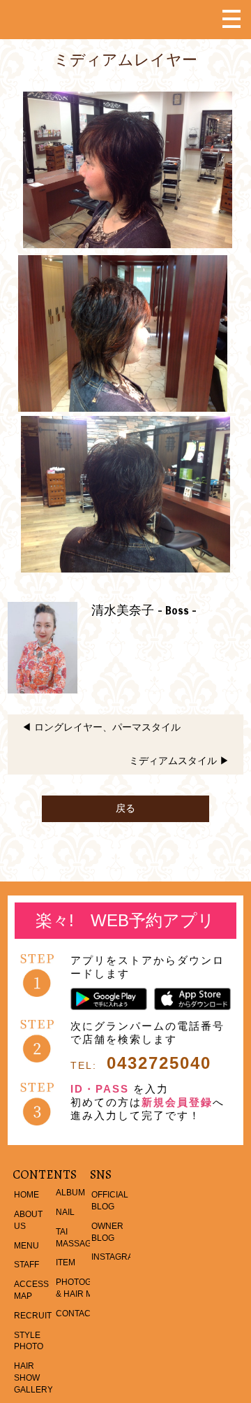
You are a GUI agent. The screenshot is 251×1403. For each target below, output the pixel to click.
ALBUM (70, 1192)
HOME (26, 1195)
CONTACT (76, 1313)
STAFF (26, 1264)
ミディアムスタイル (173, 760)
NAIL (65, 1212)
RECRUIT (33, 1316)
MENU (26, 1246)
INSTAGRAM (115, 1257)
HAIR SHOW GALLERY (33, 1378)
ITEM (65, 1262)
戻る (125, 808)
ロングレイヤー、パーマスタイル (107, 727)
